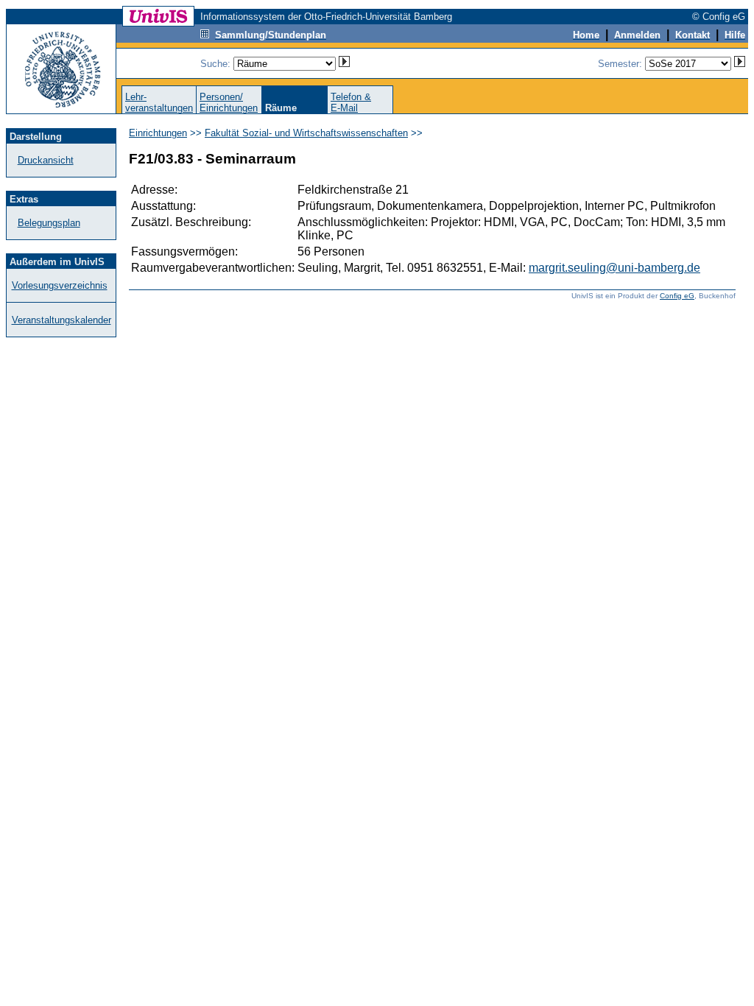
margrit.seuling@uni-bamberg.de (614, 267)
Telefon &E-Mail (351, 102)
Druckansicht (46, 160)
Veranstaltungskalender (61, 320)
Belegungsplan (49, 222)
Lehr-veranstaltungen (159, 102)
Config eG (677, 296)
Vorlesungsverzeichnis (60, 285)
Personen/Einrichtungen (229, 102)
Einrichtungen (158, 132)
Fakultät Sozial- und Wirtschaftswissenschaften (306, 132)
